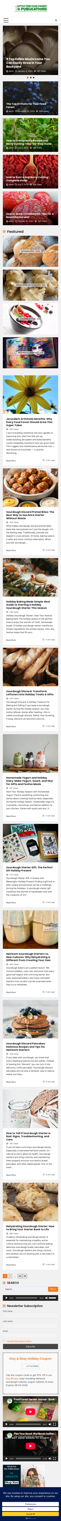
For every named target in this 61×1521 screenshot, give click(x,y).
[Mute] (46, 1298)
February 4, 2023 (25, 71)
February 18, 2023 (25, 221)
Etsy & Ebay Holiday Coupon (30, 1359)
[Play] (6, 1298)
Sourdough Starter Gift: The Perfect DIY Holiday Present (29, 869)
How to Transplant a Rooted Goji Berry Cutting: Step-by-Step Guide (29, 142)
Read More (11, 461)
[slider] (53, 1297)
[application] (30, 1298)
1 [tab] (28, 78)
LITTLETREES (32, 1366)
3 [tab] (33, 77)
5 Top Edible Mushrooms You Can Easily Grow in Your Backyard (28, 63)
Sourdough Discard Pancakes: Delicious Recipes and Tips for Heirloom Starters (26, 1047)
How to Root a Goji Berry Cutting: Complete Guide (27, 179)
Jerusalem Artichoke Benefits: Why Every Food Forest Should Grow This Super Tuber (29, 422)
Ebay (16, 1378)
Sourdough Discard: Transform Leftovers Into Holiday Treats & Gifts (29, 693)
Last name (7, 1321)
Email (5, 1331)
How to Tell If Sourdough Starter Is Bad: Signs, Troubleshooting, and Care (28, 1136)
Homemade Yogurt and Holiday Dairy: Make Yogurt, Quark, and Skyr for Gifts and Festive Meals (29, 781)
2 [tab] (30, 77)
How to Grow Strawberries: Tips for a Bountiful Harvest (30, 215)
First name (7, 1311)
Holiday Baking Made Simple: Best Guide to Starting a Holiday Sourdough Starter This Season (28, 605)
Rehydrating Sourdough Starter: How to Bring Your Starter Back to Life (30, 1228)
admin (11, 71)
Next (25, 1276)
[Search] (56, 20)
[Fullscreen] (54, 1424)
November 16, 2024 (26, 111)
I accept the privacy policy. (19, 1341)
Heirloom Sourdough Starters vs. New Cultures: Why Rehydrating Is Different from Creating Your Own (28, 957)
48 (19, 1276)
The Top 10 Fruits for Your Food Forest (26, 105)
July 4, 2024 (23, 148)
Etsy (8, 1378)
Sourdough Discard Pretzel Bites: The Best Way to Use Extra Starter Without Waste (30, 515)
